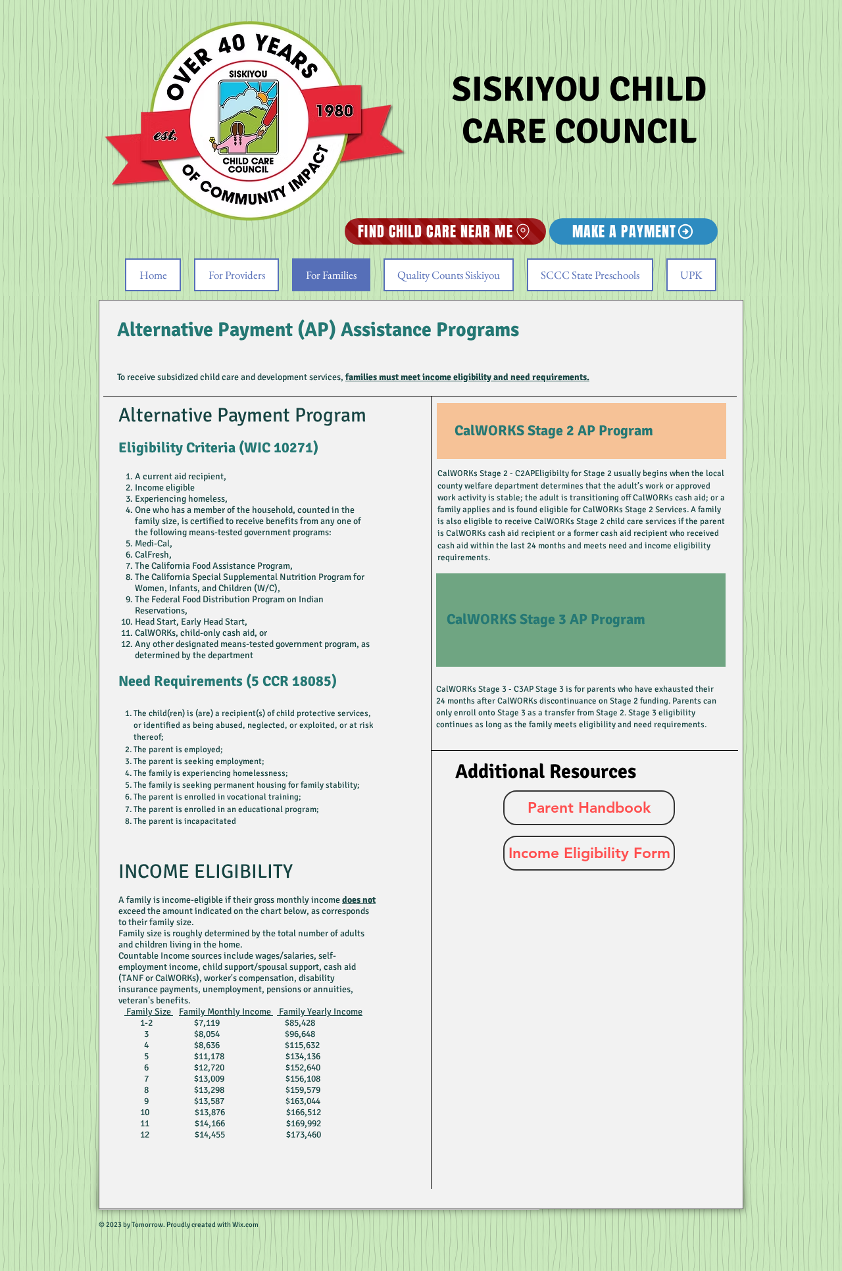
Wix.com (245, 1224)
